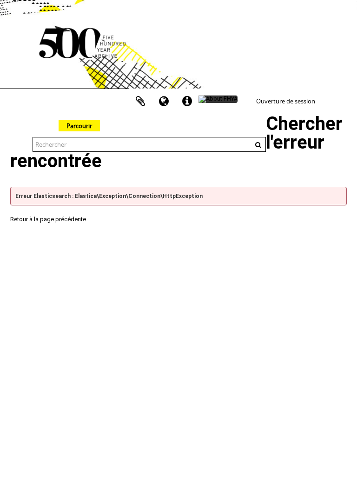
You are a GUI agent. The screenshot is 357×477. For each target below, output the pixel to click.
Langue (163, 101)
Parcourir (79, 126)
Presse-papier (140, 101)
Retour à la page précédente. (48, 219)
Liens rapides (186, 101)
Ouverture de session (285, 101)
